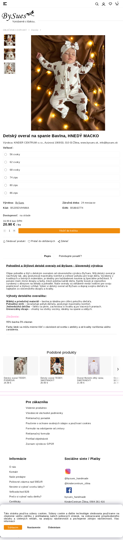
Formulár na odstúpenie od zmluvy (45, 428)
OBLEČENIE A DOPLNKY (15, 30)
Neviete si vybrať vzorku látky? (27, 487)
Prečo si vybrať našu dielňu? (25, 496)
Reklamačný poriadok (38, 418)
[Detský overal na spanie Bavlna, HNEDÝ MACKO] (68, 83)
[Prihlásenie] (103, 4)
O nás (12, 467)
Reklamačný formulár (38, 433)
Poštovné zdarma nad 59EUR (26, 482)
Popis (47, 256)
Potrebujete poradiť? (70, 256)
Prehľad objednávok (37, 438)
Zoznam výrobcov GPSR (40, 444)
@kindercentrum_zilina (78, 483)
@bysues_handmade (76, 478)
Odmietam (54, 527)
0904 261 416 (97, 501)
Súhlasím (13, 527)
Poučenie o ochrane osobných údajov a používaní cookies (58, 423)
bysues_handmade (75, 497)
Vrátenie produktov (36, 408)
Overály (34, 30)
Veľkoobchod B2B (19, 492)
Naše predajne (17, 477)
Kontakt (14, 472)
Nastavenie (33, 527)
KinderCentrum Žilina (76, 501)
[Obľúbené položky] (110, 4)
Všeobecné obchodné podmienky (44, 413)
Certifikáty (15, 501)
